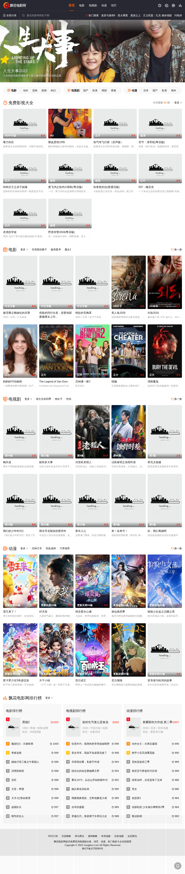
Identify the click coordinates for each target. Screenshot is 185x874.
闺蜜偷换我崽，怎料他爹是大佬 (89, 798)
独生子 (59, 398)
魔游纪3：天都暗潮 (22, 743)
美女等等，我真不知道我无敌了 (89, 752)
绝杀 (68, 398)
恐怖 (34, 90)
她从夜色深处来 (80, 789)
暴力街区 (8, 142)
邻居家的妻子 (39, 249)
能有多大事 (46, 462)
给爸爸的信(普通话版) (106, 187)
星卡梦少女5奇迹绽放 (16, 680)
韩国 (104, 90)
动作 (25, 90)
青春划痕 (16, 752)
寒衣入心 (80, 530)
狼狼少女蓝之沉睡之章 (161, 611)
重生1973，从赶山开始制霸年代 (90, 779)
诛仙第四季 (118, 611)
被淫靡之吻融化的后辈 (16, 312)
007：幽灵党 (146, 187)
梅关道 (7, 462)
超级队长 (16, 807)
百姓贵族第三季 (141, 761)
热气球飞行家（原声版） (108, 142)
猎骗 (114, 381)
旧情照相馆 (17, 770)
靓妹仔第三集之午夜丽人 (25, 761)
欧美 (95, 90)
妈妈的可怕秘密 (12, 381)
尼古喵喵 (116, 680)
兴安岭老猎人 (83, 462)
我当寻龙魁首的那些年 (52, 530)
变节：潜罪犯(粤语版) (152, 142)
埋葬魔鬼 (153, 381)
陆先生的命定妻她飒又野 (85, 770)
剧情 (44, 90)
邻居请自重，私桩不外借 (85, 761)
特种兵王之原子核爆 (15, 187)
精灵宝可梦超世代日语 (144, 770)
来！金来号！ (119, 530)
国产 (85, 90)
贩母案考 (56, 249)
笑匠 (13, 779)
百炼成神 (51, 548)
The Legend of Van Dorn (53, 381)
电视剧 (93, 5)
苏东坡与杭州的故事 (160, 680)
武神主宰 (37, 548)
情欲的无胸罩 (83, 312)
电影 (82, 5)
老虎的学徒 (10, 232)
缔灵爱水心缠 (83, 611)
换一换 (176, 249)
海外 (173, 90)
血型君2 (136, 798)
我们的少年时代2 (13, 530)
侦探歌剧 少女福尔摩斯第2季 (148, 807)
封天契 (43, 611)
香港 (113, 90)
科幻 (53, 90)
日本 (146, 90)
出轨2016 (153, 312)
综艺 (114, 5)
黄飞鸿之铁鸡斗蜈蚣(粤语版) (65, 187)
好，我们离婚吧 (157, 530)
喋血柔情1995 (56, 142)
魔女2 (68, 249)
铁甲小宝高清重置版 (143, 752)
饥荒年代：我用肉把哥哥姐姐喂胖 (90, 743)
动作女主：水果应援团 (144, 743)
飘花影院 (15, 5)
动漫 (104, 5)
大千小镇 (44, 680)
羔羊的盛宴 (78, 807)
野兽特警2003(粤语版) (61, 232)
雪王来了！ (10, 611)
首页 (72, 5)
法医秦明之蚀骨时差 (123, 462)
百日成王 (80, 680)
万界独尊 (65, 548)
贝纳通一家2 (82, 381)
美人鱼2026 (118, 312)
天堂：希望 (17, 789)
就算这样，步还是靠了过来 (147, 779)
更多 (178, 102)
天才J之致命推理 (20, 798)
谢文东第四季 (43, 398)
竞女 (134, 789)
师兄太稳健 (154, 462)
